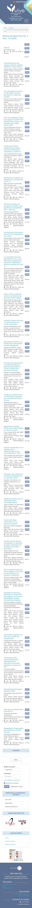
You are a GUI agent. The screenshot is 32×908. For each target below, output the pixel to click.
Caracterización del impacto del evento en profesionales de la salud (13, 234)
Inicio (5, 28)
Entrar (6, 786)
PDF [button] (27, 44)
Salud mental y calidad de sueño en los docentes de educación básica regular (12, 296)
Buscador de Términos (10, 844)
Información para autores (9, 884)
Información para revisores (22, 894)
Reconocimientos (24, 896)
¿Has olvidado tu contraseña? (12, 780)
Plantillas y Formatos (10, 841)
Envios (6, 838)
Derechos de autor (8, 888)
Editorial (6, 47)
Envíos (4, 886)
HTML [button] (27, 48)
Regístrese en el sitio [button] (16, 786)
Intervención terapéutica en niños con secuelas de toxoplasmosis (13, 636)
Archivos (11, 28)
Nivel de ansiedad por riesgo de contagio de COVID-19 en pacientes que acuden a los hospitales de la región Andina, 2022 (13, 121)
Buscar (16, 760)
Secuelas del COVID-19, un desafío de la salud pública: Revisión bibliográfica (13, 343)
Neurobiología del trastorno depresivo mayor (13, 690)
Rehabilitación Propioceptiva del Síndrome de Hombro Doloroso (13, 730)
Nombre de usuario (9, 767)
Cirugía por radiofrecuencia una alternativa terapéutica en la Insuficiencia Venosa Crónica (13, 397)
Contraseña (7, 773)
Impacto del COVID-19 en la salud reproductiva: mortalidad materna (13, 500)
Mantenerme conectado (12, 783)
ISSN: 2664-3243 (16, 20)
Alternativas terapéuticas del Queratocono (13, 710)
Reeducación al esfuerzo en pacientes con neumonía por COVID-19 (13, 179)
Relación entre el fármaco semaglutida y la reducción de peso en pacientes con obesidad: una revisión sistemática (13, 545)
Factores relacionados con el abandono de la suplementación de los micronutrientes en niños (13, 450)
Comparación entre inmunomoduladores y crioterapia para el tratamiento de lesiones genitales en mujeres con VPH (12, 662)
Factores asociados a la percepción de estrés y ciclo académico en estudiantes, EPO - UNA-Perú (13, 207)
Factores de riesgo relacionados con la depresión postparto (10, 522)
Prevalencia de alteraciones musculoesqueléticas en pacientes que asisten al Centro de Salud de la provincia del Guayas (13, 366)
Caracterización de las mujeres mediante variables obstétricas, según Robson (13, 65)
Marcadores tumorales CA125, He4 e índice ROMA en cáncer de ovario (13, 428)
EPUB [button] (27, 52)
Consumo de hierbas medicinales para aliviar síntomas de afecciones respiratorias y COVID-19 (12, 149)
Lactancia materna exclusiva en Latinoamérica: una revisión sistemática (13, 322)
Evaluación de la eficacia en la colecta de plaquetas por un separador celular (13, 476)
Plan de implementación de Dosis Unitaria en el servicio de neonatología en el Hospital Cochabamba (13, 572)
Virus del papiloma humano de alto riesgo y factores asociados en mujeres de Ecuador (13, 94)
